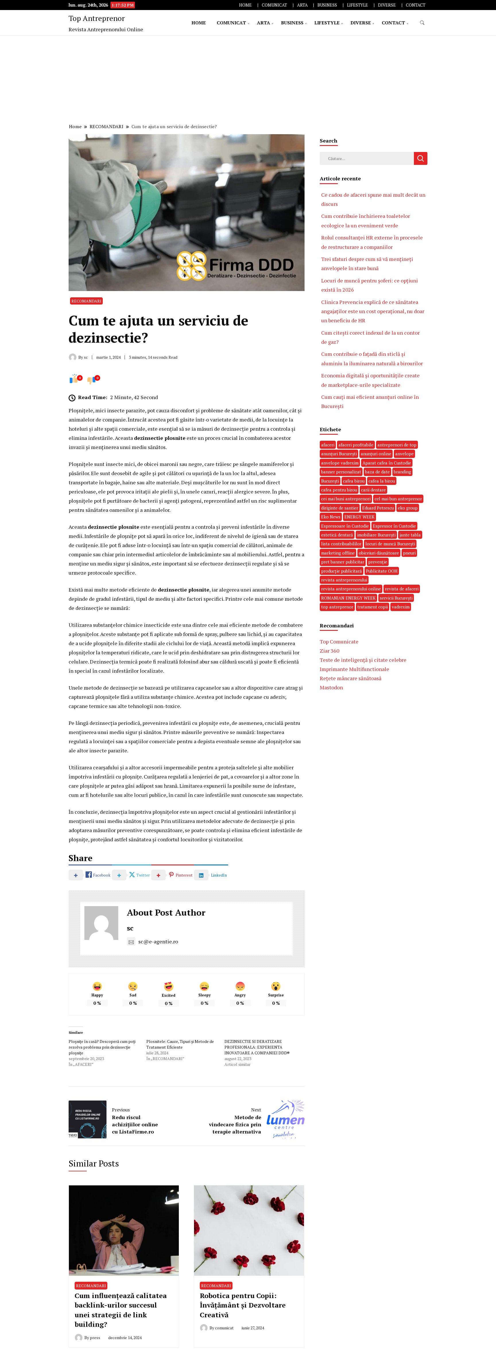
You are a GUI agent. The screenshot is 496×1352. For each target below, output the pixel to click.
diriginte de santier (339, 508)
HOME (245, 5)
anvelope (404, 453)
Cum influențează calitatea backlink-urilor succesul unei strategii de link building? (121, 1310)
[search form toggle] (422, 22)
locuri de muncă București (390, 544)
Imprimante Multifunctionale (354, 669)
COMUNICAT (274, 5)
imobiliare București (376, 535)
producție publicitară (341, 571)
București (330, 481)
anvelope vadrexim (340, 463)
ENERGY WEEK (359, 517)
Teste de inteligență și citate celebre (363, 659)
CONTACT (415, 5)
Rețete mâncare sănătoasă (350, 678)
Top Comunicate (339, 641)
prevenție (377, 562)
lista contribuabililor (341, 544)
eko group (408, 508)
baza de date (377, 472)
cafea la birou (382, 481)
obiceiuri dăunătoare (379, 553)
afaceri (327, 445)
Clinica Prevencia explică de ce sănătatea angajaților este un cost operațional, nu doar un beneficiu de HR (372, 311)
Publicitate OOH (382, 571)
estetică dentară (337, 535)
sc (130, 927)
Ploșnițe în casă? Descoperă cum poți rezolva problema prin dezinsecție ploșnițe (102, 1047)
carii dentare (373, 490)
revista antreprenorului (344, 580)
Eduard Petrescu (378, 508)
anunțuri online (376, 453)
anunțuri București (339, 453)
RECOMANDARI (86, 301)
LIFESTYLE (357, 5)
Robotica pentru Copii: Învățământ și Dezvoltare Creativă (243, 1305)
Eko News (330, 517)
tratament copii (372, 607)
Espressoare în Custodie (345, 526)
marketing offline (338, 553)
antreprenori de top (396, 445)
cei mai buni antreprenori (346, 499)
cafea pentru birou (339, 490)
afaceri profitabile (355, 445)
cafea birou (354, 481)
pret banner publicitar (342, 562)
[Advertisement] (248, 78)
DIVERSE (387, 5)
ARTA (302, 5)
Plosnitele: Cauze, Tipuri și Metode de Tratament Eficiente (180, 1044)
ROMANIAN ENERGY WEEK (348, 598)
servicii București (396, 598)
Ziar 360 (329, 650)
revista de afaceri (401, 589)
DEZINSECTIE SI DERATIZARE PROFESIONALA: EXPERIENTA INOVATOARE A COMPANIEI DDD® (257, 1047)
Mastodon (331, 687)
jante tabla (410, 535)
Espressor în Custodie (394, 526)
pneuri (409, 553)
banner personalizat (341, 472)
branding (402, 472)
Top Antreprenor (97, 18)
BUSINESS (327, 5)
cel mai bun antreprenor (398, 499)
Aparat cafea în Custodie (387, 463)
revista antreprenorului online (351, 589)
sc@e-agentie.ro (158, 941)
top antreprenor (337, 607)
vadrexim (401, 607)
